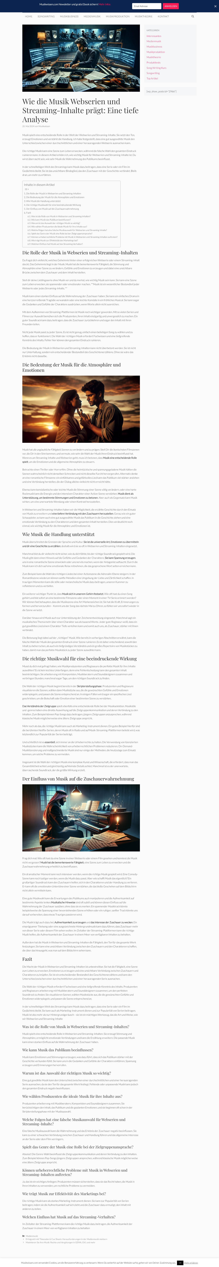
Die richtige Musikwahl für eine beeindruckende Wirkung (53, 205)
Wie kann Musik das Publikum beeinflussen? (51, 219)
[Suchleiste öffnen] (193, 16)
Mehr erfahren (191, 1262)
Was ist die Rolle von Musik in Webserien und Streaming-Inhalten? (60, 216)
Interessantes (154, 36)
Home (28, 16)
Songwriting (46, 16)
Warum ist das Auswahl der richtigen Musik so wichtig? (55, 223)
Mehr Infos (104, 4)
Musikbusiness (69, 16)
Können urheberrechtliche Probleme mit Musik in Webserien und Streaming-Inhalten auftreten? (74, 237)
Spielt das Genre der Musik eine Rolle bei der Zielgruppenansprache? (61, 233)
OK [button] (180, 1263)
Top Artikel (152, 78)
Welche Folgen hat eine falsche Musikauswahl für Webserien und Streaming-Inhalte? (69, 230)
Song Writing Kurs (156, 67)
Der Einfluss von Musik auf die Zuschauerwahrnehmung (52, 208)
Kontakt (163, 16)
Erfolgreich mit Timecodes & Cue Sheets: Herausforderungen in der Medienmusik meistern (66, 1239)
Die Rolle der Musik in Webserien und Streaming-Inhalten (53, 193)
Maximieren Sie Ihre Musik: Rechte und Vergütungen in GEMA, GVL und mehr (60, 1242)
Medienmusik (92, 16)
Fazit (28, 212)
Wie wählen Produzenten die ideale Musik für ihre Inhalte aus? (59, 226)
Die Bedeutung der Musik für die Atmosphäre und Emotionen (55, 197)
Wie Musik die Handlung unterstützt (43, 201)
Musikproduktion (117, 16)
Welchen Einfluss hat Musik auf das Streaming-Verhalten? (57, 244)
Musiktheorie (143, 16)
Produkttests (153, 62)
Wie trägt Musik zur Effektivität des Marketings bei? (54, 240)
